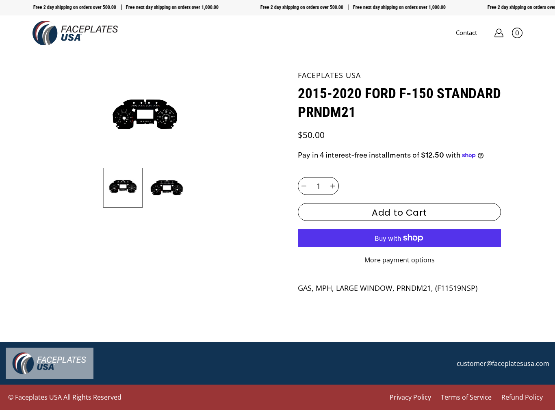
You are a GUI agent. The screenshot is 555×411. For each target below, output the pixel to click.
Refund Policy (522, 397)
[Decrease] (304, 186)
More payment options (399, 259)
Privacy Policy (410, 397)
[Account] (498, 32)
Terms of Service (466, 397)
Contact (466, 32)
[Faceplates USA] (75, 32)
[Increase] (333, 186)
